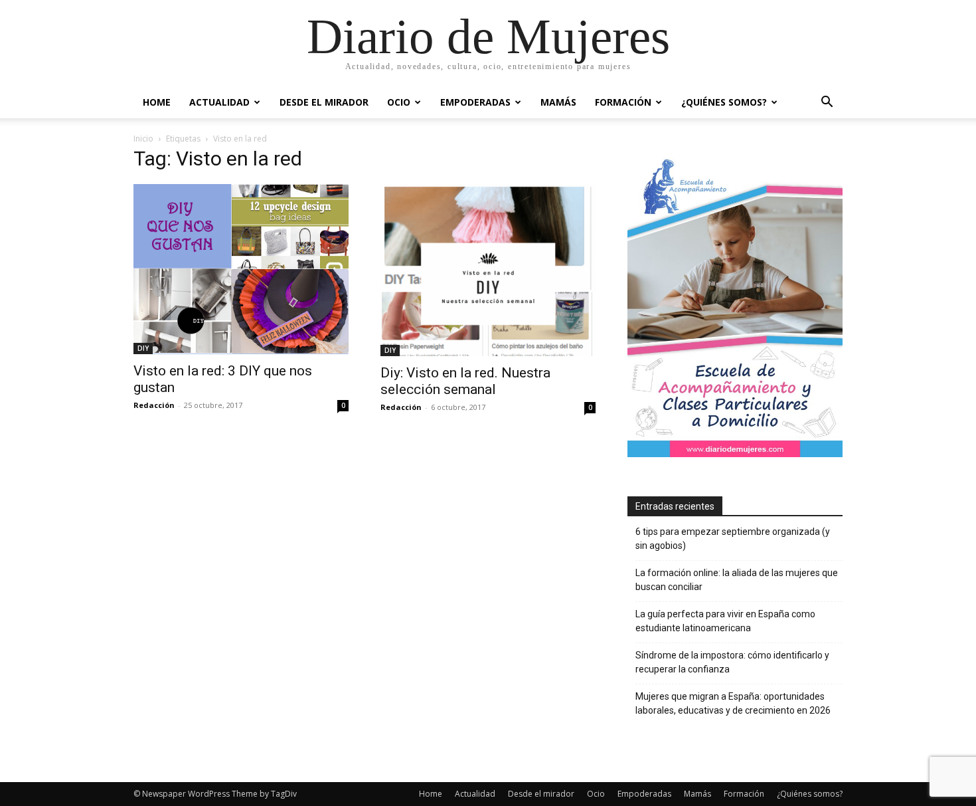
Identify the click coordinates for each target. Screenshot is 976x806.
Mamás (558, 102)
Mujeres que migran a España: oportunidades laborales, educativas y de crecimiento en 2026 (733, 703)
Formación (623, 102)
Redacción (154, 405)
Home (157, 102)
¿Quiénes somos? (724, 102)
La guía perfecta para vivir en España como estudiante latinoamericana (725, 621)
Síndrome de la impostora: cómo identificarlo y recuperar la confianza (732, 662)
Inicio (143, 138)
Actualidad (219, 102)
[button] (827, 103)
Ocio (398, 102)
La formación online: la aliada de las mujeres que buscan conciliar (736, 579)
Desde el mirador (324, 102)
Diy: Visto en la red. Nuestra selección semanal (465, 381)
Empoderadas (475, 102)
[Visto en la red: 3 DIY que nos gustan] (241, 269)
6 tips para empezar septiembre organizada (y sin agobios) (732, 538)
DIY (143, 348)
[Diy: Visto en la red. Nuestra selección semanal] (488, 270)
